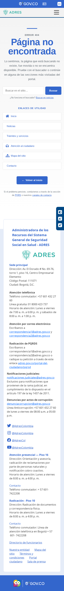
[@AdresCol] (9, 440)
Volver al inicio (32, 180)
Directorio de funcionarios (25, 542)
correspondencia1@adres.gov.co (29, 332)
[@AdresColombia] (9, 426)
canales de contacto (42, 195)
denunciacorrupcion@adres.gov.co (28, 404)
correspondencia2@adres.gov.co (29, 335)
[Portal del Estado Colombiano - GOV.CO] (28, 3)
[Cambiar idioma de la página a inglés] (59, 4)
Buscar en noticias (45, 97)
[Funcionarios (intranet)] (44, 4)
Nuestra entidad (19, 550)
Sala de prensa (36, 561)
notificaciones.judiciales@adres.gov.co (30, 377)
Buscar (53, 90)
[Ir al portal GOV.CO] (35, 586)
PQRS (18, 195)
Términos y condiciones (21, 555)
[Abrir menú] (56, 12)
